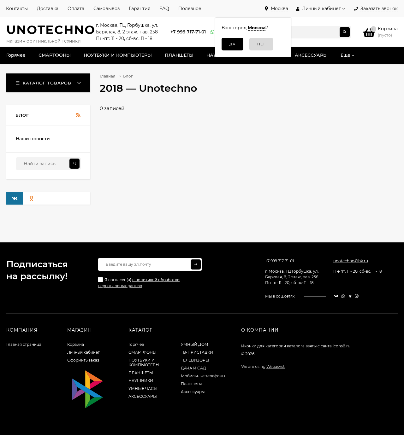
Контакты (17, 8)
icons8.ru (341, 346)
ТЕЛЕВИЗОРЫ (195, 360)
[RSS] (78, 115)
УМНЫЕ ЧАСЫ (142, 388)
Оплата (76, 8)
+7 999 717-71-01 (188, 32)
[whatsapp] (343, 296)
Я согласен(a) (139, 282)
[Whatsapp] (213, 32)
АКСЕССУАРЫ (142, 396)
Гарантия (139, 8)
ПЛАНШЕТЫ (140, 372)
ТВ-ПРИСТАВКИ (197, 352)
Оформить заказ (83, 360)
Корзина (75, 344)
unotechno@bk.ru (350, 260)
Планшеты (191, 383)
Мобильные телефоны (203, 376)
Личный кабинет (83, 352)
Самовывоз (106, 8)
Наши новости (33, 139)
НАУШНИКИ (140, 380)
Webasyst (275, 366)
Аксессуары (193, 391)
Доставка (47, 8)
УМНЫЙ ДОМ (194, 344)
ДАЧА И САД (193, 368)
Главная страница (23, 344)
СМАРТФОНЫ (142, 352)
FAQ (164, 8)
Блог (128, 76)
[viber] (357, 296)
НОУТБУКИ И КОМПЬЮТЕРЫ (143, 362)
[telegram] (350, 296)
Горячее (136, 344)
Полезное (189, 8)
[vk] (336, 296)
